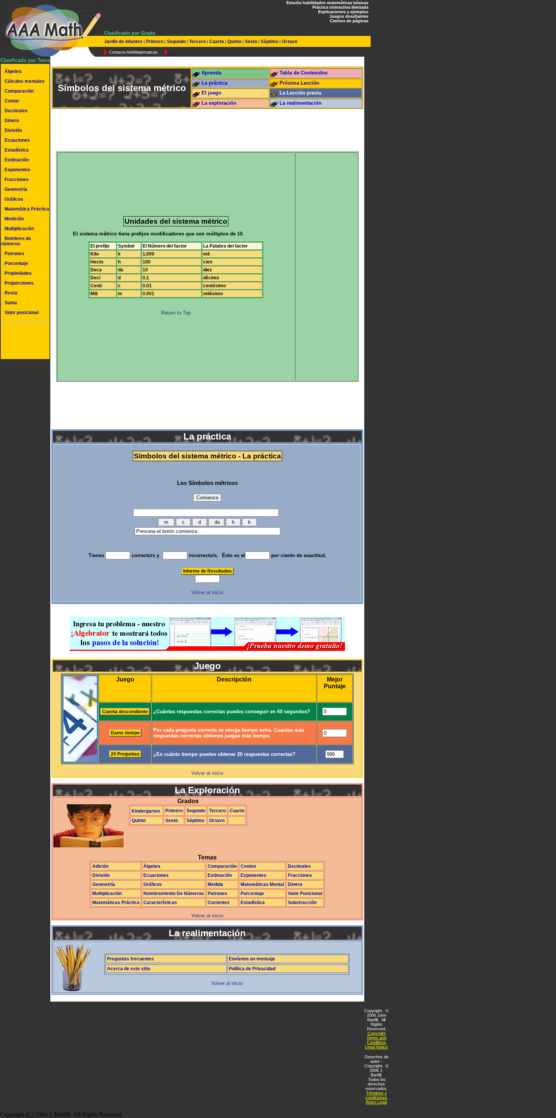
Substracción (302, 902)
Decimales (16, 110)
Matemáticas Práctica (116, 902)
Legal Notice (376, 1047)
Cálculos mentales (25, 81)
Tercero (197, 41)
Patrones (14, 253)
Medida (215, 884)
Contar (12, 101)
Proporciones (19, 283)
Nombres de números (16, 241)
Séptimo (269, 41)
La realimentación (300, 103)
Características (160, 902)
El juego (211, 93)
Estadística (17, 150)
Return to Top (176, 313)
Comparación (19, 91)
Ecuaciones (17, 140)
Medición (14, 218)
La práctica (214, 83)
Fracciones (17, 179)
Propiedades (18, 273)
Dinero (12, 120)
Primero (155, 41)
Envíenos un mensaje (252, 959)
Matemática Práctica (27, 209)
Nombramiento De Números (173, 893)
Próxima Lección (299, 83)
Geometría (16, 189)
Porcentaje (16, 263)
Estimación (17, 160)
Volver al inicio (207, 592)
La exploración (219, 103)
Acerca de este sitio (128, 968)
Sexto (251, 41)
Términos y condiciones (376, 1095)
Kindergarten (146, 811)
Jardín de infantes (124, 41)
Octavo (289, 41)
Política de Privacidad (252, 968)
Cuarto (216, 41)
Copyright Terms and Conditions (376, 1038)
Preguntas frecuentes (130, 959)
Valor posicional (22, 312)
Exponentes (17, 169)
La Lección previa (300, 93)
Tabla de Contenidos (304, 73)
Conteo (248, 866)
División (13, 130)
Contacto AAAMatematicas (133, 52)
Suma (11, 302)
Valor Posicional (305, 893)
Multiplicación (19, 228)
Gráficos (14, 199)
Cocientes (219, 902)
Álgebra (13, 71)
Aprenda (211, 73)
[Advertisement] (24, 342)
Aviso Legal (376, 1102)
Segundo (176, 41)
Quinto (234, 41)
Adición (100, 866)
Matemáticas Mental (262, 884)
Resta (11, 293)
